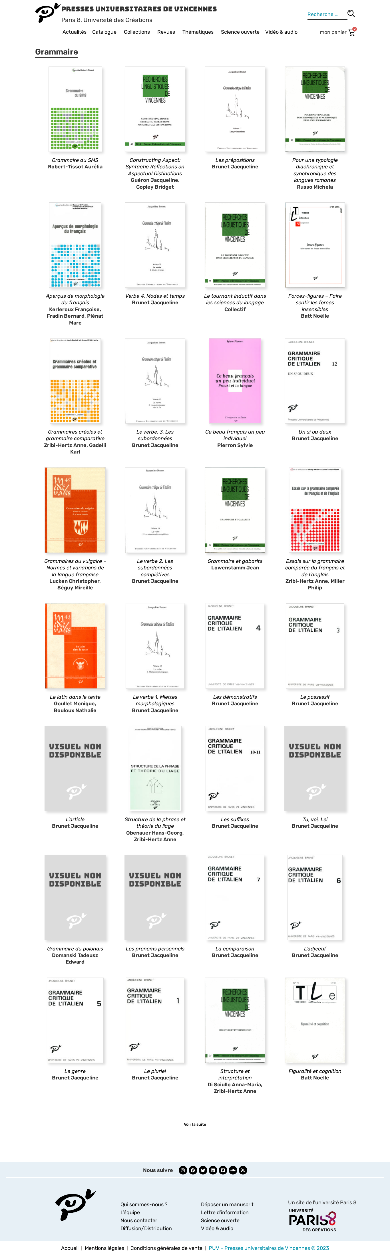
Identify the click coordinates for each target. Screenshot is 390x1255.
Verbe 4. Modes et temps (155, 296)
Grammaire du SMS (75, 160)
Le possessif (315, 697)
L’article (75, 819)
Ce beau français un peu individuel (235, 435)
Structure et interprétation (235, 1074)
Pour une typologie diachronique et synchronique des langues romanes (315, 170)
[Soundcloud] (233, 1170)
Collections (137, 32)
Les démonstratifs (235, 697)
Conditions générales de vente (166, 1248)
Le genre (75, 1071)
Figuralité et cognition (315, 1071)
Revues (166, 32)
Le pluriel (155, 1071)
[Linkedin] (213, 1170)
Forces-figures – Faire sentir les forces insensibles (315, 303)
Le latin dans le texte (75, 697)
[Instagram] (183, 1170)
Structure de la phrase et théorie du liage (155, 822)
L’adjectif (315, 949)
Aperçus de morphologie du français (75, 299)
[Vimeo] (223, 1170)
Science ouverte (240, 32)
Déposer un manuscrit (227, 1204)
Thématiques (198, 32)
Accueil (70, 1248)
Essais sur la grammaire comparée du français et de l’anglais (315, 568)
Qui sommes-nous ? (144, 1204)
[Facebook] (193, 1170)
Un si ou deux (315, 432)
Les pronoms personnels (155, 949)
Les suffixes (235, 819)
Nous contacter (138, 1220)
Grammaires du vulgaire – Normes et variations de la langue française (75, 568)
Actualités (75, 32)
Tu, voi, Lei (315, 819)
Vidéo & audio (281, 32)
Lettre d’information (225, 1212)
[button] (195, 1124)
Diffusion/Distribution (146, 1228)
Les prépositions (235, 160)
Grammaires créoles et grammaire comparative (75, 435)
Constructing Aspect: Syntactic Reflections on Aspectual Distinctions (155, 167)
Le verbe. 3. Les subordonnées (155, 435)
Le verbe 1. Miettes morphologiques (155, 700)
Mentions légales (104, 1248)
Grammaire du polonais (75, 949)
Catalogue (104, 32)
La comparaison (235, 949)
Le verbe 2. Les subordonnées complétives (155, 568)
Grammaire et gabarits (235, 561)
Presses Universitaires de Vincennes (139, 9)
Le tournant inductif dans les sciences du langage (235, 299)
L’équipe (130, 1212)
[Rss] (243, 1170)
